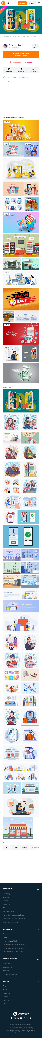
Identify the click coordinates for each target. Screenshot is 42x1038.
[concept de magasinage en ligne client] (10, 218)
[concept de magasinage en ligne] (20, 268)
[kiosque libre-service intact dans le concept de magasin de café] (20, 183)
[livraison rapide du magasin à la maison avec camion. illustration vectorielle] (15, 386)
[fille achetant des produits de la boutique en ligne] (20, 488)
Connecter (32, 3)
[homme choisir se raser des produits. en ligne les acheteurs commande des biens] (12, 868)
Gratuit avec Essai (21, 54)
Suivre (35, 47)
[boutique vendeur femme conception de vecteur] (10, 249)
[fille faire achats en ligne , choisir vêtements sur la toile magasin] (12, 654)
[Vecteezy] (3, 3)
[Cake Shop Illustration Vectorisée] (11, 322)
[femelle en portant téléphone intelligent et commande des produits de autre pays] (12, 509)
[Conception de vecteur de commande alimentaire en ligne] (11, 441)
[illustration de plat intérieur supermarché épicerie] (20, 291)
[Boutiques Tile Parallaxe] (8, 374)
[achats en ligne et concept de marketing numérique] (10, 164)
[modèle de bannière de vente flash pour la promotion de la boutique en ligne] (20, 357)
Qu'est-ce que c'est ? (23, 77)
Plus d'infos (8, 81)
